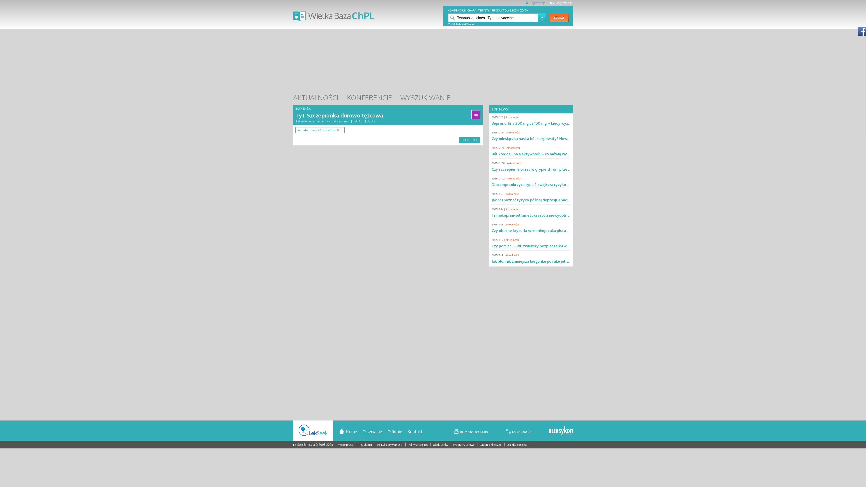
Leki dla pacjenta (517, 444)
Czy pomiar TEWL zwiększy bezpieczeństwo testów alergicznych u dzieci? (557, 246)
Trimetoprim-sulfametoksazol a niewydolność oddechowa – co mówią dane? (559, 215)
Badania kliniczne (491, 444)
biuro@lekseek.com (474, 432)
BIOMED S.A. (303, 108)
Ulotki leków (441, 444)
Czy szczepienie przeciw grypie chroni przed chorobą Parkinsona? (549, 169)
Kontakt (415, 431)
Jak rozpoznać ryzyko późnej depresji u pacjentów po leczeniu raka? (551, 200)
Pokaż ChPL (469, 140)
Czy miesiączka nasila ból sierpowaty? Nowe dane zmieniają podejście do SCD (560, 138)
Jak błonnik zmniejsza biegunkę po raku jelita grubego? (540, 261)
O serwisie (372, 431)
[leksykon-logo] (561, 430)
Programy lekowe (464, 444)
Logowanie (564, 3)
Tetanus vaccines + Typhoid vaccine (321, 121)
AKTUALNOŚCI (316, 97)
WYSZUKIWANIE (425, 97)
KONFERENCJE (369, 97)
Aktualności (512, 117)
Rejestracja (538, 3)
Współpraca (345, 444)
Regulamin (365, 444)
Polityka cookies (418, 444)
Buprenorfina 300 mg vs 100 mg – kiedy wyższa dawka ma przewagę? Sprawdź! (560, 123)
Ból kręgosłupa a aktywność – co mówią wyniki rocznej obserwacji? (550, 154)
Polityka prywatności (390, 444)
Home (351, 431)
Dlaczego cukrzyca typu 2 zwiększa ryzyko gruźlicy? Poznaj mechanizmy (555, 184)
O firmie (394, 431)
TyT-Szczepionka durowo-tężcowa (339, 115)
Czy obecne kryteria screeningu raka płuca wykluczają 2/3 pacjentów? (553, 230)
